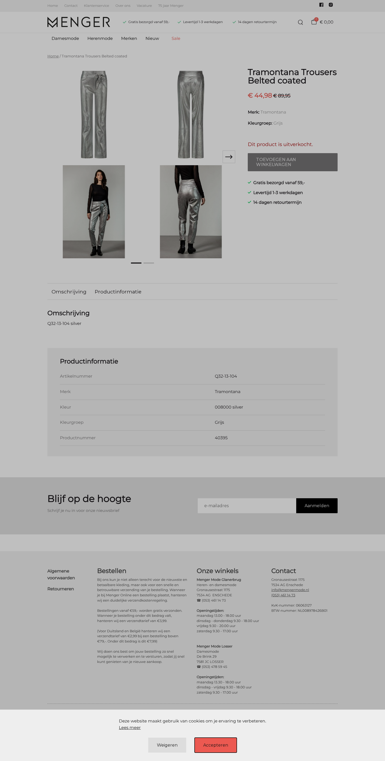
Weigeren (167, 745)
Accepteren (215, 745)
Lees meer (130, 727)
